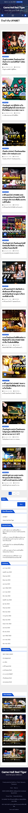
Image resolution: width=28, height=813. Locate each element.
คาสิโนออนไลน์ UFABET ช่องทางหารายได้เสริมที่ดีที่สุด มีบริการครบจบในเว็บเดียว (13, 385)
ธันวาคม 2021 (6, 643)
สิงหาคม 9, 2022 (8, 437)
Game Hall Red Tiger (14, 7)
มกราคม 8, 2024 (9, 710)
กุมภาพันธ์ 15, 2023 (8, 113)
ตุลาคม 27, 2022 (8, 299)
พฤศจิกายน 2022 (7, 600)
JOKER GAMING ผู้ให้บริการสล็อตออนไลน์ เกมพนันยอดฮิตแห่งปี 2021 (14, 792)
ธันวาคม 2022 (6, 596)
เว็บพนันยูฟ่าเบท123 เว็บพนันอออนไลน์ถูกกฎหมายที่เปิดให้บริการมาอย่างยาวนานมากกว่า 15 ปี (13, 431)
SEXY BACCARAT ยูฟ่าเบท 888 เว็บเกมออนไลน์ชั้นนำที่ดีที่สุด (14, 805)
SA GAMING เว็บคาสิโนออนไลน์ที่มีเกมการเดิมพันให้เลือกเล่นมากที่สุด (14, 800)
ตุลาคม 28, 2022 (8, 250)
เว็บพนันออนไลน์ (5, 56)
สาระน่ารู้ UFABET (6, 380)
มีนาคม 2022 (6, 631)
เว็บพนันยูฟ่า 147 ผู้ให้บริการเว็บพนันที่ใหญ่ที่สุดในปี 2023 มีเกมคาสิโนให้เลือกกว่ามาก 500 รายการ (13, 107)
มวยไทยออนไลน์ (7, 670)
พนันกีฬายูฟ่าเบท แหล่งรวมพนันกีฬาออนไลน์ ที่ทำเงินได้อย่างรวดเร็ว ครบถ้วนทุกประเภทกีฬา (12, 477)
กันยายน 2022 (6, 607)
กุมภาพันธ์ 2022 (7, 635)
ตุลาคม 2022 (6, 604)
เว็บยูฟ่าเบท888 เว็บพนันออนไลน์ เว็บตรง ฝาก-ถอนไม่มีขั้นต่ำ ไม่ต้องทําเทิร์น (13, 61)
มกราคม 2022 (6, 639)
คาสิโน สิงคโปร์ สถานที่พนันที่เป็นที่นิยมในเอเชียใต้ (14, 740)
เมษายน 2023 (6, 584)
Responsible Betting (17, 796)
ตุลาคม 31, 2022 (8, 156)
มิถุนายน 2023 (6, 580)
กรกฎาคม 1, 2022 (8, 483)
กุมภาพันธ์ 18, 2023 (8, 67)
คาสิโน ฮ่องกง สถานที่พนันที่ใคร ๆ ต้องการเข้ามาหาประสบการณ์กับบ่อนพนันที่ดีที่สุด (14, 531)
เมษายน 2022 (6, 627)
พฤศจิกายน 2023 (7, 572)
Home (11, 787)
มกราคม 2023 (6, 592)
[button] (22, 15)
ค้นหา (4, 499)
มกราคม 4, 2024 (9, 759)
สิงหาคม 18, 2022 (8, 345)
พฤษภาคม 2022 (7, 623)
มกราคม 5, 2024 (9, 743)
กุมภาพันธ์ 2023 (7, 588)
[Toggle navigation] (13, 15)
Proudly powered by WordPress (10, 782)
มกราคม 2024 (6, 568)
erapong (17, 67)
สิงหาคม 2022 (6, 611)
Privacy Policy (9, 796)
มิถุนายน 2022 (6, 619)
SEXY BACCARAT (8, 654)
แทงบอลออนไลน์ (7, 682)
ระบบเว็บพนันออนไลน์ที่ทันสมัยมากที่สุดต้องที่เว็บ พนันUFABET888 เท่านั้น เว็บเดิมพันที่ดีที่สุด (13, 340)
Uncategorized (7, 658)
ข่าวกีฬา (5, 662)
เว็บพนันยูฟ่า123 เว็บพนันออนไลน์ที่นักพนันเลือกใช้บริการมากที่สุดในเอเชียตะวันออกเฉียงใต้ (13, 245)
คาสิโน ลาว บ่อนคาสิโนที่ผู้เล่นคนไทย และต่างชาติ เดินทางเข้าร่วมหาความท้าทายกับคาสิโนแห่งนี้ (14, 539)
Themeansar (14, 784)
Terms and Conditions (14, 809)
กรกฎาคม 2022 (7, 615)
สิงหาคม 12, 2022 (8, 391)
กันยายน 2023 (6, 576)
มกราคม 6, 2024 (9, 726)
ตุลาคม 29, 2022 (8, 204)
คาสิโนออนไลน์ (5, 102)
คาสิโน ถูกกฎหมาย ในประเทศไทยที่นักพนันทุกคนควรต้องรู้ (13, 757)
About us (16, 787)
